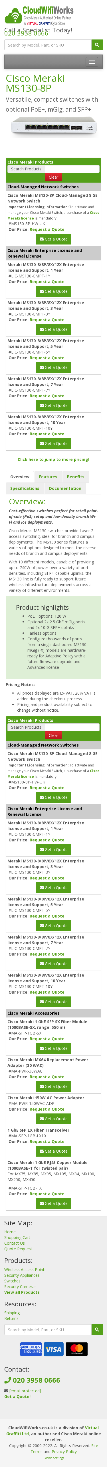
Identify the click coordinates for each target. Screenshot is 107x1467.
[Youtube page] (62, 1413)
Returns (11, 1318)
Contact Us (14, 1243)
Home (10, 1231)
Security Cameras (20, 1286)
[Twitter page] (53, 1413)
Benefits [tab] (75, 476)
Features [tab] (48, 476)
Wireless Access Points (25, 1269)
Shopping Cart (17, 1237)
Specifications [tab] (24, 488)
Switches (12, 1281)
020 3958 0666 (26, 33)
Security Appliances (22, 1275)
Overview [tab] (19, 476)
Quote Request (18, 1248)
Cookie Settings (53, 1458)
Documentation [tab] (65, 488)
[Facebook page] (44, 1413)
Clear (53, 177)
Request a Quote (47, 229)
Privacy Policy (64, 1451)
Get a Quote (56, 239)
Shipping (12, 1312)
